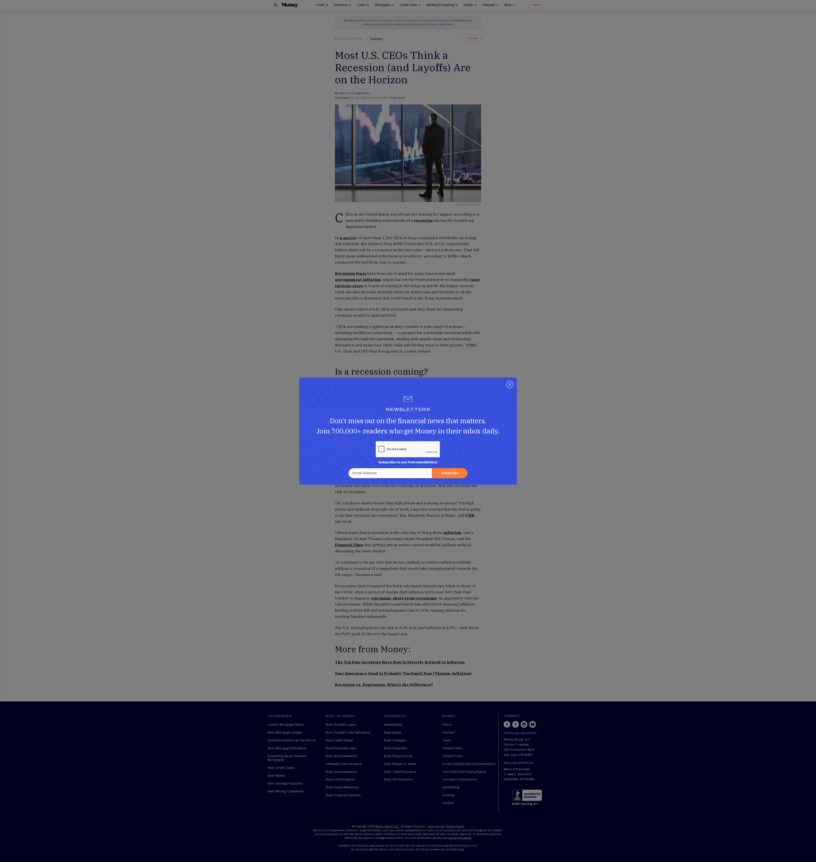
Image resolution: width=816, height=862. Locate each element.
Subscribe (449, 473)
